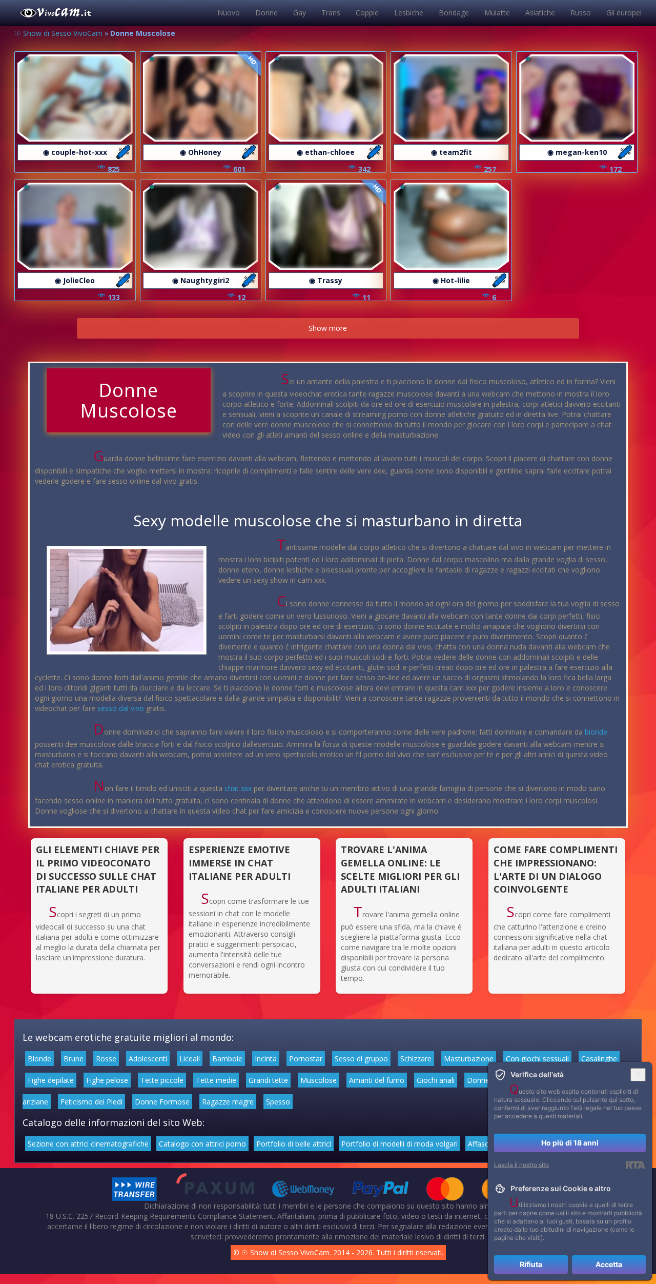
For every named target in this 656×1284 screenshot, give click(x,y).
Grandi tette (268, 1080)
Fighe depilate (51, 1080)
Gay (299, 12)
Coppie (367, 12)
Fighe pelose (107, 1080)
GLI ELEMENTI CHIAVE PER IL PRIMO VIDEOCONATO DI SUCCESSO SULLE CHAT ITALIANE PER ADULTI (97, 869)
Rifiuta (531, 1264)
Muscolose (318, 1080)
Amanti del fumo (376, 1080)
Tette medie (216, 1080)
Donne (266, 12)
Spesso (278, 1102)
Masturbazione (469, 1058)
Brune (74, 1058)
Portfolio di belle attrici (293, 1144)
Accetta (609, 1264)
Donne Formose (162, 1102)
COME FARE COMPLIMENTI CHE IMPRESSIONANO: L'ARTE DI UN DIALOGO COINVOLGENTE (556, 869)
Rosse (106, 1058)
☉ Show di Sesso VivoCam (58, 33)
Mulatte (497, 12)
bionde (596, 732)
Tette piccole (161, 1080)
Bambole (227, 1058)
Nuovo (228, 12)
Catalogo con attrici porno (202, 1144)
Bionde (39, 1058)
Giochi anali (436, 1080)
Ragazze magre (228, 1102)
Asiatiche (540, 12)
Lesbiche (408, 12)
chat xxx (238, 788)
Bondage (454, 12)
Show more (328, 328)
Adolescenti (148, 1058)
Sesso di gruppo (361, 1058)
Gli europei (624, 12)
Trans (330, 12)
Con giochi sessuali (537, 1058)
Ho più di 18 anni (570, 1142)
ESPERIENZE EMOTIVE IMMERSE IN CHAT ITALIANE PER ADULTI (240, 862)
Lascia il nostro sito (521, 1165)
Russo (580, 12)
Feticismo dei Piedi (91, 1102)
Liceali (189, 1058)
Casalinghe (599, 1058)
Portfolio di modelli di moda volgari (399, 1144)
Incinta (266, 1058)
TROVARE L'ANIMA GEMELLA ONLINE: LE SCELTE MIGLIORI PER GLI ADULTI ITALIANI (400, 869)
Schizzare (416, 1058)
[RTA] (635, 1165)
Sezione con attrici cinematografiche (88, 1144)
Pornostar (305, 1058)
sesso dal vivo (120, 708)
